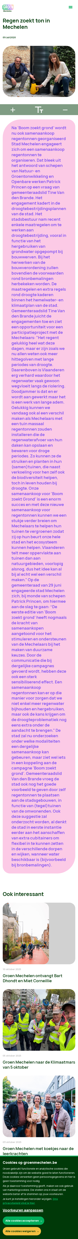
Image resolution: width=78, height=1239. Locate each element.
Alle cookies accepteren (22, 1221)
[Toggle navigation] (70, 9)
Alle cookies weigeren (20, 1231)
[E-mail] (5, 102)
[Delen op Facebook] (5, 82)
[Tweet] (5, 92)
